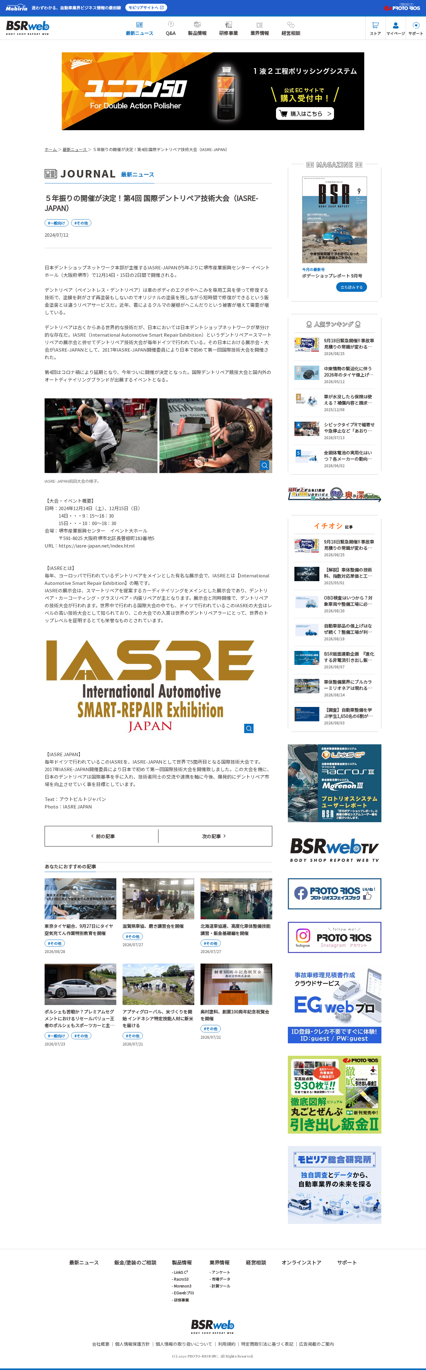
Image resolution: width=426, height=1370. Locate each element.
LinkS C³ (181, 1272)
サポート (416, 33)
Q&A (171, 33)
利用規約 (226, 1344)
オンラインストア (302, 1262)
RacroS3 (181, 1279)
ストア (375, 33)
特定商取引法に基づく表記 (267, 1344)
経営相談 (291, 33)
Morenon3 (182, 1285)
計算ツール (221, 1285)
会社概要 (100, 1344)
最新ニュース (139, 33)
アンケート (221, 1272)
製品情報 (197, 33)
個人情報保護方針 (132, 1344)
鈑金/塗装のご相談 (135, 1262)
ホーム (51, 149)
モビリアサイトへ (143, 7)
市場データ (221, 1279)
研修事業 (228, 33)
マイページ (395, 33)
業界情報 (259, 33)
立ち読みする (352, 287)
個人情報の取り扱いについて (184, 1344)
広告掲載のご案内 (316, 1344)
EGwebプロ (184, 1292)
